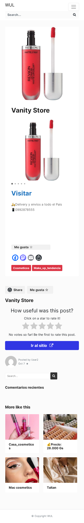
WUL (9, 4)
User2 (34, 359)
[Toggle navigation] (73, 7)
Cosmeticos (21, 268)
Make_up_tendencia (47, 268)
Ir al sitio (39, 345)
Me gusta (21, 247)
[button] (12, 184)
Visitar (21, 193)
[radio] (25, 326)
